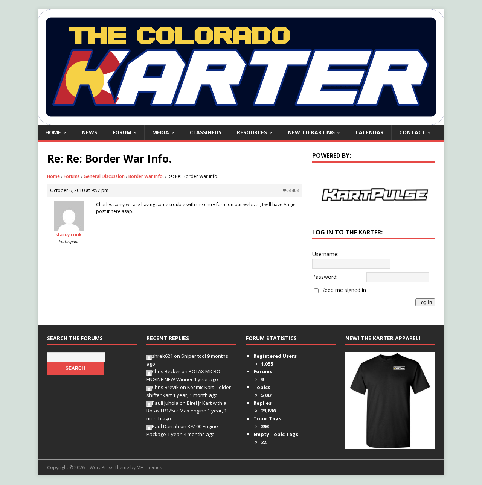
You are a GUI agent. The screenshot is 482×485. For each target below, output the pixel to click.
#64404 (291, 190)
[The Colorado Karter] (241, 120)
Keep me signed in (343, 289)
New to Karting (311, 132)
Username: (325, 254)
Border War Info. (146, 176)
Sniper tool (193, 356)
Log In (425, 302)
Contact (412, 132)
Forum (122, 132)
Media (160, 132)
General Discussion (104, 176)
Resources (252, 132)
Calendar (369, 132)
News (89, 132)
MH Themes (149, 467)
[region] (373, 194)
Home (53, 132)
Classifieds (205, 132)
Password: (324, 276)
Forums (72, 176)
